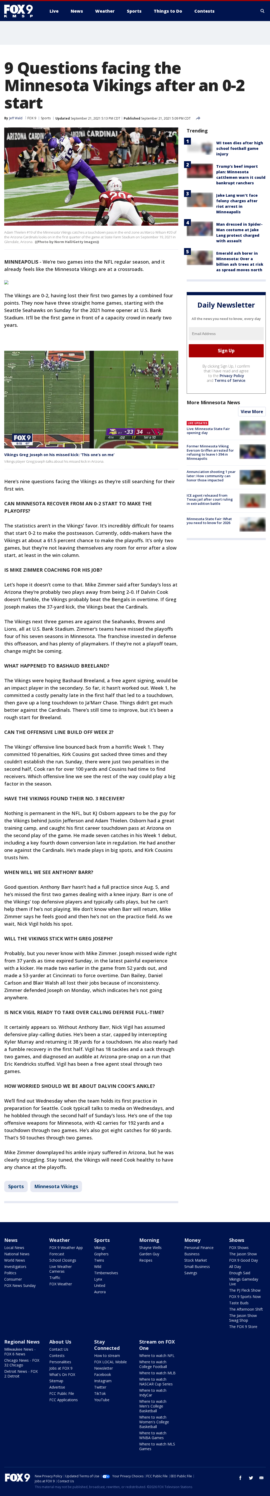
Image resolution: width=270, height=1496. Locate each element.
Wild (97, 1266)
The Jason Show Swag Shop (243, 1318)
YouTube (101, 1399)
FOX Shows (239, 1247)
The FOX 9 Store (243, 1326)
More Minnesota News (213, 402)
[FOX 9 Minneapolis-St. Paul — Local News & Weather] (21, 11)
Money (192, 1240)
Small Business (197, 1266)
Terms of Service (229, 380)
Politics (10, 1272)
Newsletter (103, 1368)
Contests (57, 1355)
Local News (14, 1247)
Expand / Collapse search (262, 11)
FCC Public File (61, 1393)
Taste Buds (239, 1302)
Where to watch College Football (153, 1364)
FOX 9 (31, 118)
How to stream (107, 1355)
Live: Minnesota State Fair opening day (208, 430)
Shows (236, 1240)
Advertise (57, 1387)
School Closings (62, 1260)
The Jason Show (243, 1253)
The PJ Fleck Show (245, 1290)
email (261, 1478)
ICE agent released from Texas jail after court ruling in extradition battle (210, 499)
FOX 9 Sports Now (245, 1296)
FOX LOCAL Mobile (110, 1361)
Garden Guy (149, 1253)
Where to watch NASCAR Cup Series (156, 1381)
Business (192, 1253)
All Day (235, 1266)
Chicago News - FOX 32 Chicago (21, 1362)
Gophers (101, 1253)
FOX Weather (60, 1283)
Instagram (103, 1380)
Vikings (100, 1247)
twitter (251, 1478)
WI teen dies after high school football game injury (239, 148)
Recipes (145, 1260)
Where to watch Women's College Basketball (154, 1422)
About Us (60, 1342)
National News (17, 1253)
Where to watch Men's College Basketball (152, 1406)
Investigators (15, 1266)
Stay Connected (107, 1345)
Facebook (102, 1374)
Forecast (56, 1253)
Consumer (13, 1279)
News (10, 1240)
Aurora (100, 1291)
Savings (190, 1272)
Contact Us (58, 1349)
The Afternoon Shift (246, 1309)
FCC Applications (63, 1399)
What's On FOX (62, 1374)
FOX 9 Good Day (243, 1260)
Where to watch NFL (157, 1355)
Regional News (22, 1342)
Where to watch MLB (157, 1372)
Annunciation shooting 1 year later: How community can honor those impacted (211, 475)
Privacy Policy (232, 375)
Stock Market (195, 1260)
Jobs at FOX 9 (61, 1368)
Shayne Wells (150, 1247)
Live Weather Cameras (60, 1269)
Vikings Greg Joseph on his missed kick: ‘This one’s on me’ (59, 454)
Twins (99, 1260)
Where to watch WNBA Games (152, 1435)
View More (252, 411)
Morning (149, 1240)
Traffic (54, 1277)
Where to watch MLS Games (157, 1446)
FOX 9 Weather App (66, 1247)
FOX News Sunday (20, 1285)
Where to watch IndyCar (152, 1393)
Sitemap (56, 1380)
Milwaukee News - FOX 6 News (20, 1351)
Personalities (60, 1361)
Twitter (100, 1387)
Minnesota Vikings (56, 1186)
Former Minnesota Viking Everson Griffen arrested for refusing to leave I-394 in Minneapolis (210, 452)
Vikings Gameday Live (243, 1281)
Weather (59, 1240)
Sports (46, 118)
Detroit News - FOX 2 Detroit (21, 1374)
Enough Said (239, 1272)
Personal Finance (199, 1247)
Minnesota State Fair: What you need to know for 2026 (209, 520)
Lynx (98, 1279)
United (99, 1285)
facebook (240, 1478)
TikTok (100, 1393)
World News (14, 1260)
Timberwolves (106, 1272)
